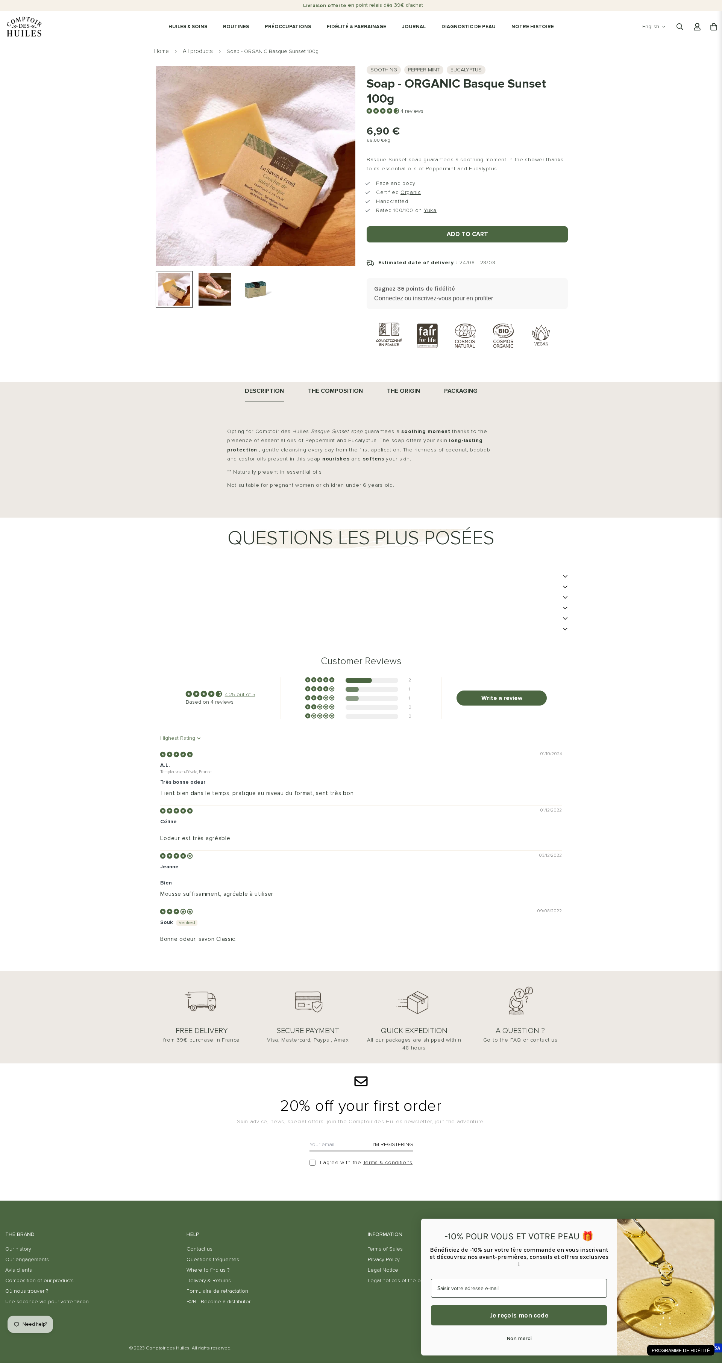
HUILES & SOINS (187, 26)
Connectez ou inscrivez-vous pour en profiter (433, 298)
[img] (176, 754)
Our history (18, 1249)
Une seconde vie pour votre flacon (47, 1301)
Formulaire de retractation (217, 1291)
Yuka (430, 210)
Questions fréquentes (213, 1259)
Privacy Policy (384, 1259)
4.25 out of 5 (240, 694)
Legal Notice (383, 1270)
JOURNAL (414, 26)
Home (161, 51)
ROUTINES (236, 26)
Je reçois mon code (519, 1315)
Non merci (519, 1338)
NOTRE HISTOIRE (532, 26)
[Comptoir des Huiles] (24, 26)
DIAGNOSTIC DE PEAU (468, 26)
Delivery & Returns (209, 1280)
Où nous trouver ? (26, 1291)
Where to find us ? (208, 1270)
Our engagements (27, 1259)
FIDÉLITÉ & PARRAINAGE (356, 26)
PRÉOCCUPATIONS (288, 26)
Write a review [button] (501, 698)
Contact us (199, 1249)
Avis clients (18, 1270)
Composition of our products (39, 1280)
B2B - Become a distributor (218, 1301)
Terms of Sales (385, 1249)
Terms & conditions (388, 1162)
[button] (383, 111)
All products (198, 51)
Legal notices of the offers (399, 1280)
